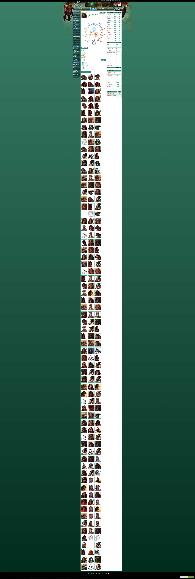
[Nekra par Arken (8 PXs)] (98, 394)
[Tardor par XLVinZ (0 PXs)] (98, 91)
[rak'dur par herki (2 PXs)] (98, 221)
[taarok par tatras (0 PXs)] (91, 372)
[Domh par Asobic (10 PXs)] (91, 466)
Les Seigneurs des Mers (75, 59)
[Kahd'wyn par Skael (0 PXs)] (84, 170)
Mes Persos (75, 16)
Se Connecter (75, 8)
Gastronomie (109, 16)
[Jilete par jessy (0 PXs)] (91, 257)
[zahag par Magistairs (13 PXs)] (84, 264)
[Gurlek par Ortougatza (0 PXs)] (98, 206)
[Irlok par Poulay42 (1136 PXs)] (84, 351)
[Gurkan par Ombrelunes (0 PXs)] (91, 545)
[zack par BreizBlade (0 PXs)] (98, 242)
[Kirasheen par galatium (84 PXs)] (84, 113)
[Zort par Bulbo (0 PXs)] (84, 495)
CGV (102, 573)
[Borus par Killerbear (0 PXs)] (84, 192)
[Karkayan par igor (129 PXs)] (84, 502)
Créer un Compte (80, 8)
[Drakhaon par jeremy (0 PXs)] (91, 106)
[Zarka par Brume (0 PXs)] (84, 206)
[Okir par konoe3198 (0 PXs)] (84, 271)
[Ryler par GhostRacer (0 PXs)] (91, 98)
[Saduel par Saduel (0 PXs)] (98, 343)
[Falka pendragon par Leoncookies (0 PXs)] (91, 235)
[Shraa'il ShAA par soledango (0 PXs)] (98, 214)
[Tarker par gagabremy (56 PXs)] (84, 545)
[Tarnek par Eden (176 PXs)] (98, 437)
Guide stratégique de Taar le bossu (111, 73)
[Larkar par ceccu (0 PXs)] (84, 415)
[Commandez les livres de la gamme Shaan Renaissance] (93, 9)
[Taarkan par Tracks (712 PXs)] (84, 516)
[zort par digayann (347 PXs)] (91, 351)
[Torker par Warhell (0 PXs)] (98, 199)
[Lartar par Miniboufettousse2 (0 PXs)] (84, 142)
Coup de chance (109, 50)
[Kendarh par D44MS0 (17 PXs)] (84, 487)
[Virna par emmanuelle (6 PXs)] (91, 430)
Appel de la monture (110, 56)
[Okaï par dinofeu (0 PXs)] (84, 91)
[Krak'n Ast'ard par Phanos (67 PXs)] (91, 77)
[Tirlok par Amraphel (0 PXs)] (84, 401)
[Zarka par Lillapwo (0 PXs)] (98, 185)
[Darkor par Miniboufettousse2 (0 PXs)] (98, 134)
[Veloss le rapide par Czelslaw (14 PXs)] (84, 466)
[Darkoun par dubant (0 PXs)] (98, 235)
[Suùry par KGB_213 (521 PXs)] (98, 84)
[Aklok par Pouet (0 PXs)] (84, 559)
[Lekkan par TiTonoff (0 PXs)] (84, 408)
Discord (75, 39)
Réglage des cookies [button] (184, 577)
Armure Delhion (109, 75)
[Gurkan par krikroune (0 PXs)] (84, 214)
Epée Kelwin (108, 88)
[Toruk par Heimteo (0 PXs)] (84, 372)
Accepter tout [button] (191, 577)
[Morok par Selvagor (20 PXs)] (98, 293)
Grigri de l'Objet (109, 77)
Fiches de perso (76, 18)
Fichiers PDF (75, 22)
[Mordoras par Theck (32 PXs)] (84, 430)
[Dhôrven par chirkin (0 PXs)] (91, 178)
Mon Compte (88, 573)
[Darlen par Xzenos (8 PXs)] (84, 235)
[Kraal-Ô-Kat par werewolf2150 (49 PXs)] (91, 242)
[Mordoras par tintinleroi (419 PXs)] (91, 394)
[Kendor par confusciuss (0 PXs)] (98, 120)
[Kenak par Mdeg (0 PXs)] (91, 559)
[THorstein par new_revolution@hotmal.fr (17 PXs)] (84, 423)
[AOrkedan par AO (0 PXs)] (91, 84)
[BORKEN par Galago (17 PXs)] (98, 509)
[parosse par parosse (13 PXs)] (98, 567)
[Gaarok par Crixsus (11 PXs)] (98, 387)
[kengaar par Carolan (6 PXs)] (84, 459)
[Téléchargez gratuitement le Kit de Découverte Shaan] (103, 6)
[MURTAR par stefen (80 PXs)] (84, 199)
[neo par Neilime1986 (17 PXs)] (98, 322)
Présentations (76, 51)
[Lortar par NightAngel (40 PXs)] (84, 538)
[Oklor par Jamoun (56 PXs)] (98, 228)
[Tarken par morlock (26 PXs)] (91, 329)
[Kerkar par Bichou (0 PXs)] (98, 408)
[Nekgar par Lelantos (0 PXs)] (91, 271)
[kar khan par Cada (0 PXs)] (98, 430)
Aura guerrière (109, 63)
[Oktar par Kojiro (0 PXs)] (84, 329)
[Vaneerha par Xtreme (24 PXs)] (98, 358)
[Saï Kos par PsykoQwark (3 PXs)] (91, 516)
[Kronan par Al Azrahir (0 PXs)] (98, 142)
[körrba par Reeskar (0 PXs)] (98, 466)
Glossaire (75, 42)
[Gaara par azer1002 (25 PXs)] (84, 286)
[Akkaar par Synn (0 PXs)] (98, 127)
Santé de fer (109, 58)
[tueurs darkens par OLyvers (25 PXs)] (84, 127)
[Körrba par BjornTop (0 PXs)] (84, 473)
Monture (108, 26)
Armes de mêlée (109, 34)
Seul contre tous (109, 61)
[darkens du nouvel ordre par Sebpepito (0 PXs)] (98, 170)
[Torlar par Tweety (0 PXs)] (84, 394)
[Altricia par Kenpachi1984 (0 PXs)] (98, 487)
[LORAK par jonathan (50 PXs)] (98, 351)
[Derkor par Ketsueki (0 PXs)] (98, 156)
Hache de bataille (109, 89)
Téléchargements (110, 8)
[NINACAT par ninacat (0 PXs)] (84, 278)
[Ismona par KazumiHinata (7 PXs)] (91, 214)
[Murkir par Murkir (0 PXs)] (91, 286)
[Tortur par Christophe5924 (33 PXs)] (91, 495)
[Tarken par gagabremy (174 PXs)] (84, 444)
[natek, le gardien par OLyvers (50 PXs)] (91, 127)
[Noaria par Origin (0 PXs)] (91, 206)
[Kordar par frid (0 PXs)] (98, 286)
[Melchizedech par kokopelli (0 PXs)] (84, 221)
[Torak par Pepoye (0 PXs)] (84, 379)
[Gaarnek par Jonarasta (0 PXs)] (98, 451)
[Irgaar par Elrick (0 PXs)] (98, 372)
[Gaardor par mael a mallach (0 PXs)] (84, 149)
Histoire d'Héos (109, 14)
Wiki (74, 40)
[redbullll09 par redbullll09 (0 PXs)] (84, 98)
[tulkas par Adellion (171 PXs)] (91, 423)
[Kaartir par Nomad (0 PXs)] (91, 567)
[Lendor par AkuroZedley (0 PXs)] (84, 437)
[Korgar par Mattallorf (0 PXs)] (98, 545)
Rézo (74, 25)
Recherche (75, 43)
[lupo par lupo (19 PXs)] (91, 552)
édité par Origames (107, 0)
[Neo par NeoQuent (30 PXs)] (98, 300)
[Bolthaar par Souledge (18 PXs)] (98, 264)
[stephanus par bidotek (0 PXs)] (91, 278)
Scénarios (75, 23)
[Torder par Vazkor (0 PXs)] (98, 149)
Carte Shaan (74, 69)
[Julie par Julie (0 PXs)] (91, 387)
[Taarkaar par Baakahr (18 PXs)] (84, 84)
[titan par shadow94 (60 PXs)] (91, 120)
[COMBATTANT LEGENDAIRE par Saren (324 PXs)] (84, 531)
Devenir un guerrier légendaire (111, 95)
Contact (105, 573)
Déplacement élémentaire (111, 52)
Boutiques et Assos (76, 44)
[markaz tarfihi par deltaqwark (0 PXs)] (91, 480)
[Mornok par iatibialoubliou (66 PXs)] (98, 77)
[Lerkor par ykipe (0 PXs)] (84, 314)
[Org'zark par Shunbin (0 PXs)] (91, 343)
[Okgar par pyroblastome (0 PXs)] (91, 473)
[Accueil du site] (98, 8)
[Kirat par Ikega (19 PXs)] (91, 451)
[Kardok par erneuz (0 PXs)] (98, 192)
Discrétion (108, 30)
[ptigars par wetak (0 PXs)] (84, 178)
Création (75, 15)
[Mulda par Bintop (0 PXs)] (91, 415)
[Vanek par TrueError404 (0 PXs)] (98, 444)
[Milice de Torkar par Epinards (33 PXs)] (91, 307)
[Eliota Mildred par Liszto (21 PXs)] (84, 552)
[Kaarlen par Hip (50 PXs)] (98, 178)
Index (75, 41)
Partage (75, 26)
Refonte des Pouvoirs (75, 57)
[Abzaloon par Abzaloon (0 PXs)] (84, 567)
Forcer (108, 36)
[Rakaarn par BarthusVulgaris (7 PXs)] (84, 134)
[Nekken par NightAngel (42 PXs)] (91, 538)
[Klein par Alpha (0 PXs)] (84, 343)
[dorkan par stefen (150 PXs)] (84, 120)
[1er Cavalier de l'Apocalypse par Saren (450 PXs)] (98, 531)
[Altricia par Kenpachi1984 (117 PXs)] (91, 487)
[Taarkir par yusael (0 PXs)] (91, 185)
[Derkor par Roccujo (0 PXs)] (91, 113)
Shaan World (99, 0)
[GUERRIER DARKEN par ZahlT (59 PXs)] (98, 423)
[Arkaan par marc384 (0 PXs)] (98, 113)
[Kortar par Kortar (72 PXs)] (98, 495)
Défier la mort (109, 97)
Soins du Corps (109, 20)
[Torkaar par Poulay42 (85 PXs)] (84, 300)
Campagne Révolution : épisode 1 (76, 65)
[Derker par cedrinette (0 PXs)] (84, 387)
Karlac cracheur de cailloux (111, 78)
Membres (93, 573)
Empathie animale (109, 18)
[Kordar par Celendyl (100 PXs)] (91, 199)
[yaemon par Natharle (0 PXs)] (98, 329)
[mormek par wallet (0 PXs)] (98, 163)
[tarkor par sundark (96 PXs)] (84, 250)
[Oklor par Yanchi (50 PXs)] (91, 228)
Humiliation (108, 46)
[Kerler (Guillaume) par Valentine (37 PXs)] (91, 502)
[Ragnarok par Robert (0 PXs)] (84, 523)
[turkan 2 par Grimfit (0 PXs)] (91, 523)
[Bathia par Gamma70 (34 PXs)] (91, 250)
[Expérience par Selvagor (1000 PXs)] (91, 293)
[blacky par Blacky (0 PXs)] (91, 322)
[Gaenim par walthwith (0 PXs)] (91, 156)
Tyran (108, 80)
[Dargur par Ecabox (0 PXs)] (84, 307)
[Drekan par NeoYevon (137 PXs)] (91, 192)
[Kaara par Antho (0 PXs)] (91, 509)
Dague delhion (109, 86)
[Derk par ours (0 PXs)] (91, 142)
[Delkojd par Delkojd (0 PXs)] (98, 365)
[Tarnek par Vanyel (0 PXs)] (91, 336)
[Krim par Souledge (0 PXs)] (98, 401)
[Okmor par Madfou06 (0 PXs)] (91, 149)
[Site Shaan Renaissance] (79, 6)
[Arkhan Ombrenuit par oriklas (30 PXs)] (84, 242)
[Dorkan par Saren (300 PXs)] (98, 516)
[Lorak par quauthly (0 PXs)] (84, 106)
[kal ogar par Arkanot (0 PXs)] (91, 401)
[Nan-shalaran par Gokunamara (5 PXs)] (91, 264)
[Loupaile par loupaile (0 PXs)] (91, 221)
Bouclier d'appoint (109, 84)
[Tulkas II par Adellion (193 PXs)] (84, 480)
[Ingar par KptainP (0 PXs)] (91, 459)
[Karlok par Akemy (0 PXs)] (98, 552)
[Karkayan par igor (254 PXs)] (84, 509)
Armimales (108, 38)
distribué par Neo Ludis (116, 0)
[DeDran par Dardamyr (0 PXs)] (98, 379)
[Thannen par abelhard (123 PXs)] (98, 559)
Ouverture (108, 44)
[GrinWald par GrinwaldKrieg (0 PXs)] (91, 444)
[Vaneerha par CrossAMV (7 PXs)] (84, 365)
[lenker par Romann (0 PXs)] (91, 437)
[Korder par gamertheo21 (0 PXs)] (98, 98)
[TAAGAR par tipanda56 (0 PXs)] (98, 250)
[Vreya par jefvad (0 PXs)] (91, 358)
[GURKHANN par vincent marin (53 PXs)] (98, 278)
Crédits (99, 573)
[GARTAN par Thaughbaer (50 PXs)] (98, 415)
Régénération (109, 22)
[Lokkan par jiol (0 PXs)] (98, 257)
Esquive (108, 40)
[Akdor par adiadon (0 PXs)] (91, 91)
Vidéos (100, 8)
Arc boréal (108, 82)
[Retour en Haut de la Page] (108, 573)
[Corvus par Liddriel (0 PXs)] (84, 322)
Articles (106, 8)
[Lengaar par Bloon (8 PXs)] (91, 365)
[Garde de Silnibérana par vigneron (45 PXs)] (91, 531)
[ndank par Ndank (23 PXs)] (98, 523)
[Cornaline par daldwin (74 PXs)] (98, 473)
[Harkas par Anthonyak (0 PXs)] (98, 336)
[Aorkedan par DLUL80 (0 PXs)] (84, 77)
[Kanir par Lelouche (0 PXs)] (98, 459)
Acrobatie (108, 32)
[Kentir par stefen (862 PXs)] (98, 502)
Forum (103, 8)
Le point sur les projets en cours (75, 49)
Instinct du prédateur (110, 54)
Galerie (75, 17)
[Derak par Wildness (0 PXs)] (91, 379)
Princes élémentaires (76, 24)
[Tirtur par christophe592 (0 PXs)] (84, 156)
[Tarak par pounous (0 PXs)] (91, 163)
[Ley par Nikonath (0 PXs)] (98, 271)
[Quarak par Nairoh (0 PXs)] (84, 451)
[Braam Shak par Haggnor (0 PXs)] (84, 293)
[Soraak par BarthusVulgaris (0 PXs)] (91, 134)
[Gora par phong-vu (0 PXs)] (84, 358)
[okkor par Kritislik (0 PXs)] (98, 480)
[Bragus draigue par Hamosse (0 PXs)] (91, 314)
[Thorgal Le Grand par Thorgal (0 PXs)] (91, 300)
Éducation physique (110, 28)
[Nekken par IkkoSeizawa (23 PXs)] (98, 538)
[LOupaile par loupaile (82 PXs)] (91, 170)
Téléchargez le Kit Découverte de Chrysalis (75, 72)
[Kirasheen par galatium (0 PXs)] (98, 106)
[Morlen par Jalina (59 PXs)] (98, 307)
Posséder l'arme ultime (110, 93)
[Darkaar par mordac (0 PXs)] (84, 257)
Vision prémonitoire (110, 48)
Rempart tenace (109, 65)
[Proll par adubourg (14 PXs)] (84, 185)
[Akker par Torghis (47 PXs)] (84, 163)
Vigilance (108, 24)
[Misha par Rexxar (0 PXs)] (98, 314)
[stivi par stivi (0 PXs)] (91, 408)
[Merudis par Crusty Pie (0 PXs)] (84, 228)
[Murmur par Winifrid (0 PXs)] (84, 336)
